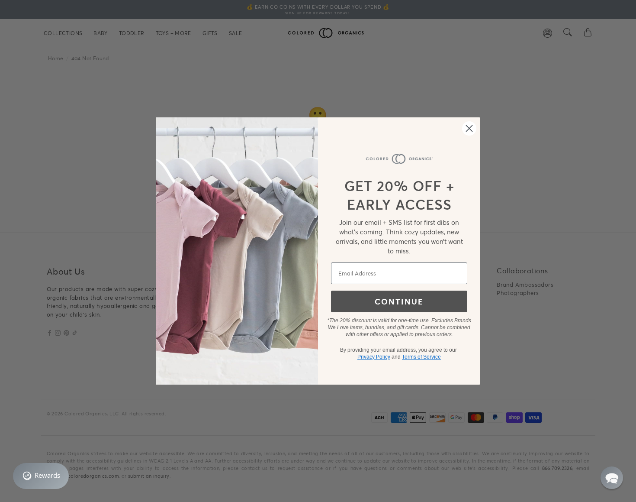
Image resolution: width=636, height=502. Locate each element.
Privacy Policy (373, 357)
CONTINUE (399, 301)
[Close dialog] (469, 128)
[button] (612, 477)
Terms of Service (421, 357)
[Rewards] (41, 476)
